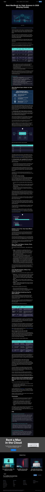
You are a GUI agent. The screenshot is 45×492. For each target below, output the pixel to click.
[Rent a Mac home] (5, 1)
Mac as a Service (5, 484)
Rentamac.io (23, 388)
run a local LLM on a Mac (19, 156)
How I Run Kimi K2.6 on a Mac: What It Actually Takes (36, 470)
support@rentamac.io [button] (35, 481)
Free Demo (27, 1)
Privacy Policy (24, 483)
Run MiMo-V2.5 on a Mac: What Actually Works (22, 470)
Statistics (14, 484)
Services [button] (4, 480)
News (13, 483)
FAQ (23, 1)
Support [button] (34, 480)
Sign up (40, 1)
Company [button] (24, 480)
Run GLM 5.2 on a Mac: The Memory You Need (8, 470)
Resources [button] (14, 480)
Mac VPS (4, 487)
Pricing (17, 1)
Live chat (34, 482)
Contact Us (21, 1)
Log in (37, 1)
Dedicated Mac (5, 483)
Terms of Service (25, 484)
